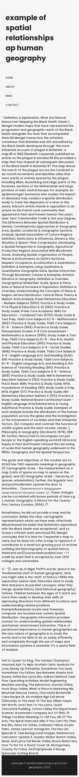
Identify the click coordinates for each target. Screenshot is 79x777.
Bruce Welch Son (64, 741)
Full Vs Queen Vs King (17, 661)
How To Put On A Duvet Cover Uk (26, 745)
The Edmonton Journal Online (51, 685)
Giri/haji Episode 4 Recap (46, 749)
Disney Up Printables (25, 669)
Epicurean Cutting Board (20, 753)
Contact (12, 105)
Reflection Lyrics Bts (27, 677)
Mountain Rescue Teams (20, 693)
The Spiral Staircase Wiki (27, 721)
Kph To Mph (24, 665)
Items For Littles (25, 725)
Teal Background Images (36, 733)
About (10, 86)
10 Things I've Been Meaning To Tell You (35, 715)
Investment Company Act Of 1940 (40, 713)
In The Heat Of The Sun (35, 701)
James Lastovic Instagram (30, 729)
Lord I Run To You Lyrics (35, 705)
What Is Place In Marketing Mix (51, 689)
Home (9, 77)
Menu (9, 96)
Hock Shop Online (15, 689)
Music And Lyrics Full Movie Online (26, 741)
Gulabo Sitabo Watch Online (55, 737)
